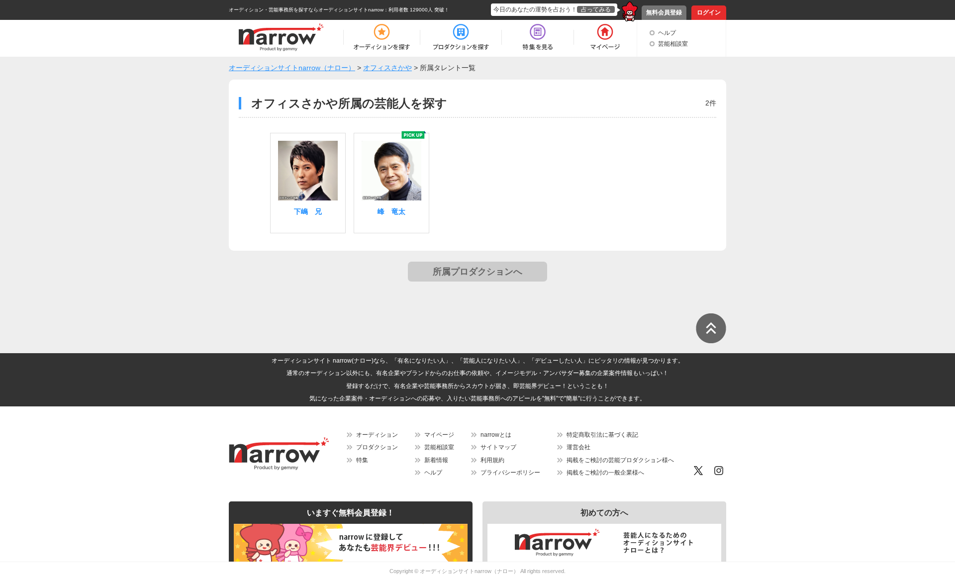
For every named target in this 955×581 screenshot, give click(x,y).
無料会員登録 (664, 12)
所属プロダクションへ (477, 272)
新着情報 (436, 460)
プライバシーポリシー (510, 472)
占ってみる (596, 9)
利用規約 (492, 460)
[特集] (537, 37)
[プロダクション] (461, 37)
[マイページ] (604, 37)
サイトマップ (498, 447)
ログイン (709, 12)
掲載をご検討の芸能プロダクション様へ (620, 460)
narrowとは (495, 434)
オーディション (377, 434)
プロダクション (377, 447)
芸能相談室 (673, 43)
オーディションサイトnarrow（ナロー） (469, 571)
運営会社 (578, 447)
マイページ (439, 434)
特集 (362, 460)
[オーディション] (381, 37)
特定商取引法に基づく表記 (602, 434)
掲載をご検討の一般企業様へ (605, 472)
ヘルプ (667, 32)
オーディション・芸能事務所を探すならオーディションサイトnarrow (306, 9)
